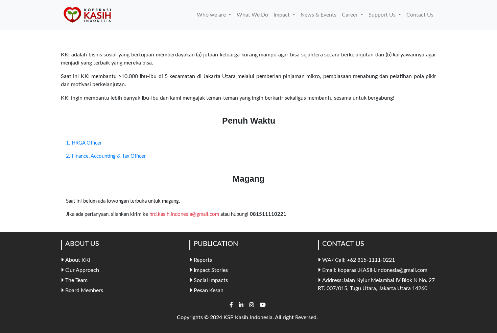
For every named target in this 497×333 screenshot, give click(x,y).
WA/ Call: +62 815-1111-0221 (358, 260)
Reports (203, 260)
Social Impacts (211, 280)
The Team (76, 280)
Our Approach (82, 270)
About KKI (77, 260)
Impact (282, 15)
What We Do (252, 15)
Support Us (383, 15)
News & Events (318, 15)
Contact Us (419, 15)
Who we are (212, 15)
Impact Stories (211, 270)
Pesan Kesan (208, 290)
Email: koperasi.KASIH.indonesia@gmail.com (374, 270)
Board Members (84, 290)
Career (350, 15)
